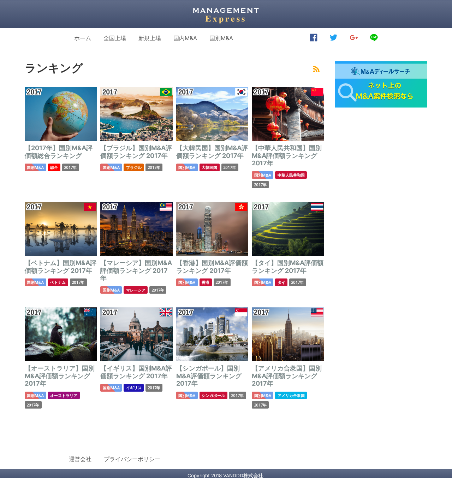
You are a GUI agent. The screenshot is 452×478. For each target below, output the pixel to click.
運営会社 (80, 458)
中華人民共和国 (291, 175)
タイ (281, 282)
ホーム (82, 38)
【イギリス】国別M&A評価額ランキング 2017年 (136, 372)
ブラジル (134, 167)
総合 (54, 167)
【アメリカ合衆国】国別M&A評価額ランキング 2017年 (287, 375)
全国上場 (114, 38)
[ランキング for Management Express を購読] (316, 69)
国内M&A (185, 38)
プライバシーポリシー (132, 458)
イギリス (134, 387)
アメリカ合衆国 (291, 395)
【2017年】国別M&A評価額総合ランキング (59, 151)
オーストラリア (63, 395)
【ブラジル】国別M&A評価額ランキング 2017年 (136, 151)
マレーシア (135, 290)
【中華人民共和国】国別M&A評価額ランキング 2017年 (287, 155)
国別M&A (221, 38)
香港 (205, 282)
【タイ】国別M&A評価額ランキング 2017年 (287, 266)
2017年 (70, 167)
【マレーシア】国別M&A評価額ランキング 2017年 (136, 270)
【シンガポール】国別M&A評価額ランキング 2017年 (209, 375)
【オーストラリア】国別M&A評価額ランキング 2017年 (60, 375)
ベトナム (58, 282)
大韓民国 (209, 167)
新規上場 (149, 38)
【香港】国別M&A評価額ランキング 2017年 (212, 266)
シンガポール (213, 395)
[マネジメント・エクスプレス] (226, 14)
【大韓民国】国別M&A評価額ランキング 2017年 (212, 151)
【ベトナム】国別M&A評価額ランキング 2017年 (60, 266)
